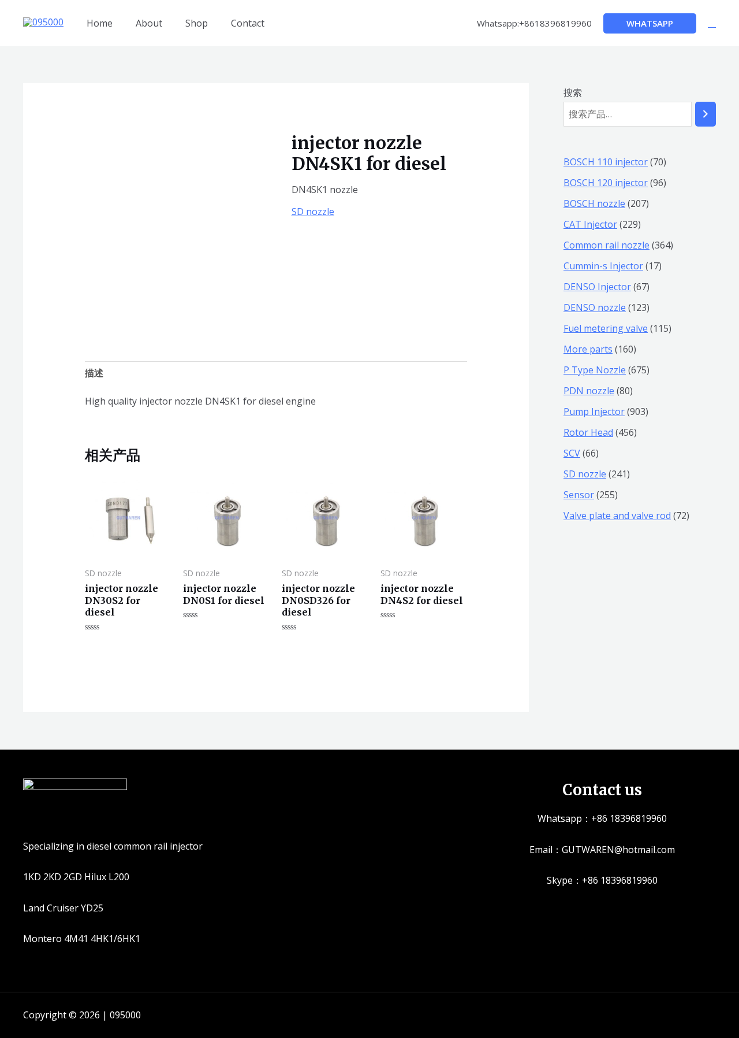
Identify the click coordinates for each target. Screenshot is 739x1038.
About (149, 23)
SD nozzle (313, 211)
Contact (247, 23)
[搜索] (705, 114)
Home (100, 23)
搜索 (572, 92)
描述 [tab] (94, 372)
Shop (196, 23)
